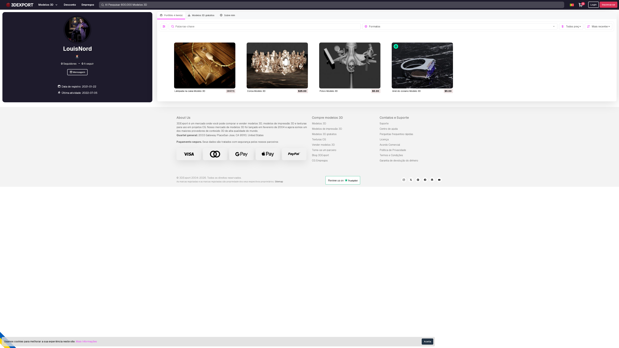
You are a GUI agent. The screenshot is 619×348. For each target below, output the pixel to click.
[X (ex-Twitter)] (411, 180)
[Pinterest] (418, 180)
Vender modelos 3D (323, 144)
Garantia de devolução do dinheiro (399, 160)
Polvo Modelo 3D (329, 91)
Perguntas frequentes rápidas (396, 134)
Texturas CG (319, 139)
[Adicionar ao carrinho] (297, 84)
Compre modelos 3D (327, 118)
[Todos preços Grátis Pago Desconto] (571, 26)
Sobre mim (229, 15)
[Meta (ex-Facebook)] (425, 180)
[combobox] (462, 26)
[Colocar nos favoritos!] (231, 84)
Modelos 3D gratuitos (203, 15)
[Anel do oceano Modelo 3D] (422, 65)
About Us (183, 118)
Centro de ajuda (389, 128)
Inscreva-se (608, 4)
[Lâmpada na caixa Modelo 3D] (204, 65)
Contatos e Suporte (394, 118)
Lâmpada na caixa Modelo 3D (190, 91)
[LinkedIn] (432, 180)
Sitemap (279, 181)
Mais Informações (86, 341)
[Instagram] (404, 180)
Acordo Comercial (390, 144)
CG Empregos (320, 160)
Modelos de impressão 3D (327, 128)
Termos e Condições (391, 155)
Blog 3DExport (320, 155)
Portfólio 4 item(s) (173, 15)
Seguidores (69, 63)
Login (593, 4)
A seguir (88, 63)
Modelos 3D (319, 123)
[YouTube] (439, 180)
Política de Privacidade (393, 150)
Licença (384, 139)
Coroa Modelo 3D (256, 91)
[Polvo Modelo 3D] (349, 65)
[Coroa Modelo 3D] (277, 65)
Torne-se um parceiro (324, 150)
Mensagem (79, 72)
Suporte (384, 123)
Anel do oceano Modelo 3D (406, 91)
